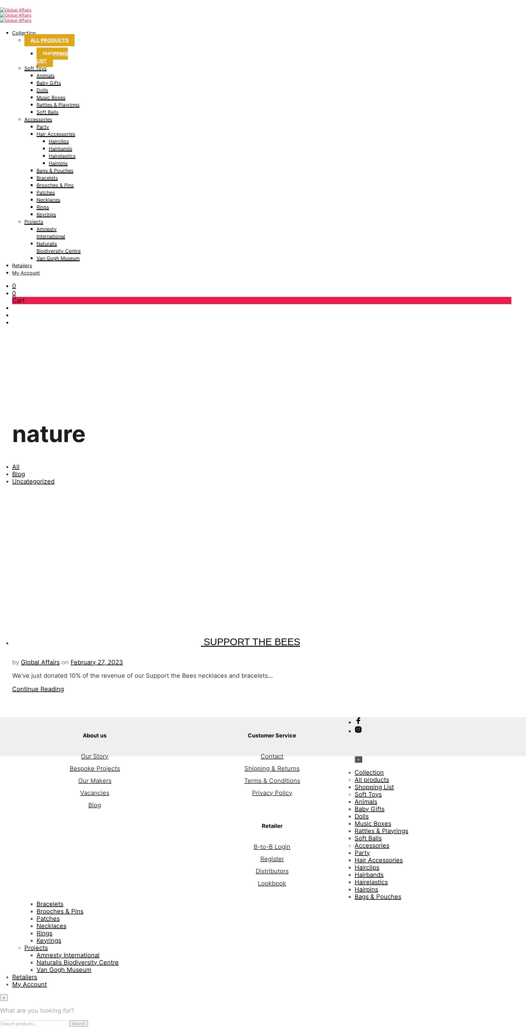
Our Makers (94, 780)
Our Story (94, 756)
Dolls (42, 90)
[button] (14, 286)
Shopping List (52, 57)
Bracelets (47, 178)
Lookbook (272, 883)
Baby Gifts (49, 83)
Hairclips (59, 141)
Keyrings (46, 214)
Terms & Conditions (272, 780)
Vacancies (94, 793)
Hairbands (60, 149)
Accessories (38, 119)
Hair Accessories (56, 134)
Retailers (22, 265)
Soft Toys (35, 68)
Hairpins (58, 163)
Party (43, 127)
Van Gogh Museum (58, 258)
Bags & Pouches (55, 170)
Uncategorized (33, 481)
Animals (45, 75)
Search (79, 1023)
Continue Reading (38, 689)
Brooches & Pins (55, 185)
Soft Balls (47, 112)
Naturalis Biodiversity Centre (78, 962)
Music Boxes (51, 97)
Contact (272, 756)
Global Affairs (40, 662)
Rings (43, 207)
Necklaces (48, 200)
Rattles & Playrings (58, 105)
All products (49, 40)
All (15, 466)
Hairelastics (62, 156)
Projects (33, 222)
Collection (24, 33)
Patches (46, 192)
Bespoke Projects (95, 768)
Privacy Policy (272, 793)
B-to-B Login (272, 846)
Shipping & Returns (272, 768)
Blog (18, 474)
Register (272, 859)
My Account (26, 273)
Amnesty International (68, 955)
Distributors (272, 871)
